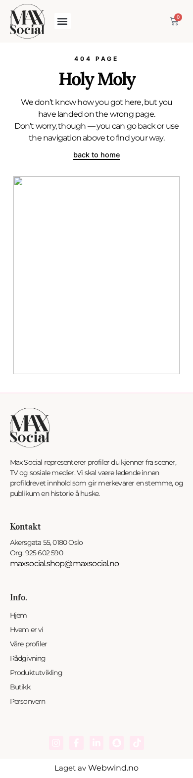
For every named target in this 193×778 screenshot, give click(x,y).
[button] (62, 21)
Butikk (20, 686)
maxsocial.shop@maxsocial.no (64, 563)
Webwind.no (113, 768)
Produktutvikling (36, 672)
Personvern (28, 701)
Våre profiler (29, 643)
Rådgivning (28, 658)
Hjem (18, 615)
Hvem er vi (27, 629)
